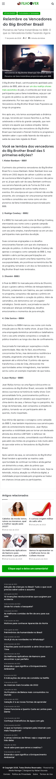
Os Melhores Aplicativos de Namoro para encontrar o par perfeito (14, 553)
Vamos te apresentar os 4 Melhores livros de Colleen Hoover (41, 553)
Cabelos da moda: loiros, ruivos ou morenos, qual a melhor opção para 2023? (14, 522)
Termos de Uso (46, 774)
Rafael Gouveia (41, 770)
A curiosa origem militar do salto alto (41, 519)
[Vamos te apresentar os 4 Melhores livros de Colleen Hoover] (41, 541)
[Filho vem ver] (28, 3)
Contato (6, 774)
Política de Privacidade (21, 774)
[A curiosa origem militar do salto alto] (41, 509)
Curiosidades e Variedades (29, 13)
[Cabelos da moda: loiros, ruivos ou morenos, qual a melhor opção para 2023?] (14, 509)
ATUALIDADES (9, 13)
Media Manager (15, 770)
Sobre (35, 774)
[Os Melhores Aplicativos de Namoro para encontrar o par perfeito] (14, 541)
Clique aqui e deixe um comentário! (28, 568)
